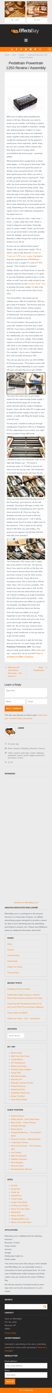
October (22, 55)
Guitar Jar (15, 1192)
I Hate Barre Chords (19, 1142)
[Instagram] (26, 49)
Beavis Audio (16, 1053)
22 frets (14, 1185)
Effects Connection (19, 1066)
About (9, 944)
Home (7, 55)
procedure (12, 758)
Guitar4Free (16, 1195)
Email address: (11, 1361)
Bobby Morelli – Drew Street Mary (25, 1119)
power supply (29, 755)
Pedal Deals (12, 961)
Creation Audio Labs (36, 284)
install (32, 753)
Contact (10, 950)
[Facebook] (16, 49)
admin (21, 728)
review (20, 758)
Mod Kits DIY (16, 1079)
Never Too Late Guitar (20, 1209)
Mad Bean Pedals (18, 1076)
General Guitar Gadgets (21, 1069)
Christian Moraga (18, 1126)
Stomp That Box (18, 1096)
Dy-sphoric (15, 1189)
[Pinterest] (30, 49)
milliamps (40, 753)
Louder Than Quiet (19, 1202)
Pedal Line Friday (14, 967)
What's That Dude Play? (21, 1222)
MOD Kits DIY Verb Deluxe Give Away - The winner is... (15, 671)
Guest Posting (13, 955)
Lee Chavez (16, 1152)
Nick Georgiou (17, 1162)
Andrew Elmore (17, 1116)
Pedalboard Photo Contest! (18, 989)
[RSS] (12, 49)
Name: (7, 1370)
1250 (10, 753)
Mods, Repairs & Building (18, 748)
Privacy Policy (13, 972)
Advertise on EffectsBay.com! (26, 902)
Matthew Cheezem (19, 1159)
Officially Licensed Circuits (22, 1083)
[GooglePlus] (21, 49)
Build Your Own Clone (20, 1056)
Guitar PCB (16, 1073)
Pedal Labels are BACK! (17, 1013)
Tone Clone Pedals (19, 1099)
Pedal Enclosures (18, 1086)
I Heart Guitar (17, 1199)
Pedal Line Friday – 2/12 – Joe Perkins (23, 1018)
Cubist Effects (17, 1059)
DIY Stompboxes (18, 1063)
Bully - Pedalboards (38, 668)
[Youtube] (40, 49)
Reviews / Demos (37, 748)
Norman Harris (17, 1166)
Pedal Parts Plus (18, 1089)
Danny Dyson (16, 1129)
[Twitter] (35, 49)
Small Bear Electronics (20, 1093)
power (19, 755)
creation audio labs (21, 753)
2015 (14, 55)
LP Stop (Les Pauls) (19, 1205)
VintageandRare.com (20, 1219)
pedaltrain (12, 755)
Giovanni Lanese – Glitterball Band (25, 1139)
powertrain (40, 755)
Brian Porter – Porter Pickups (23, 1122)
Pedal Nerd (16, 1212)
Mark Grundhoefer (19, 1156)
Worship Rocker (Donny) (21, 1169)
